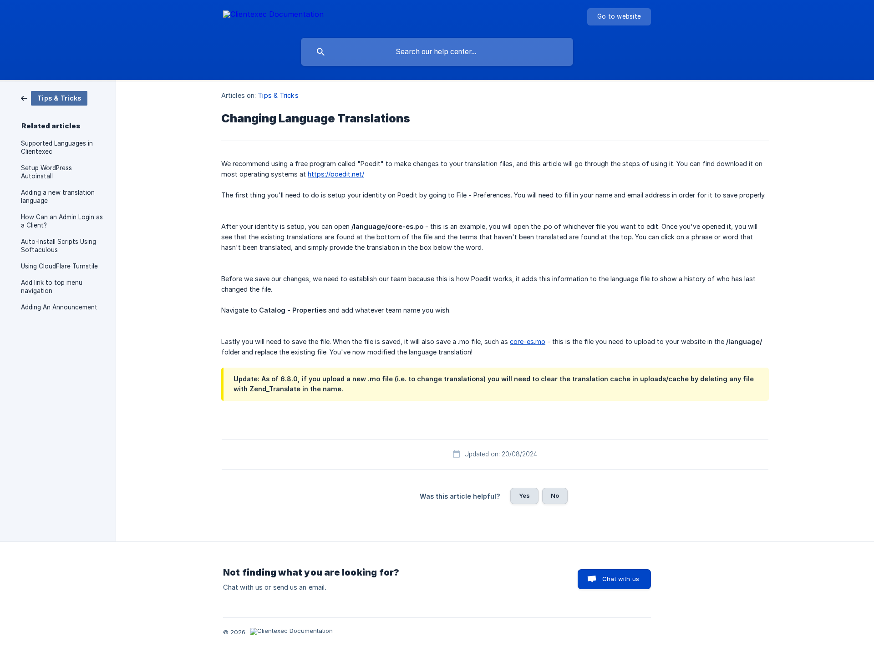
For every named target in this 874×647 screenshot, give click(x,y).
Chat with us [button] (620, 578)
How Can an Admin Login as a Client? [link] (62, 221)
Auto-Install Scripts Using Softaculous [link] (58, 245)
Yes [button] (524, 495)
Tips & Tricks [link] (278, 95)
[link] (54, 97)
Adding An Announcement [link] (59, 307)
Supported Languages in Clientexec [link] (57, 147)
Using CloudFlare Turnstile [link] (59, 266)
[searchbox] (437, 52)
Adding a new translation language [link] (58, 196)
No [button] (555, 495)
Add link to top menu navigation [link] (51, 286)
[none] (273, 15)
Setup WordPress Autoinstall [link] (46, 172)
